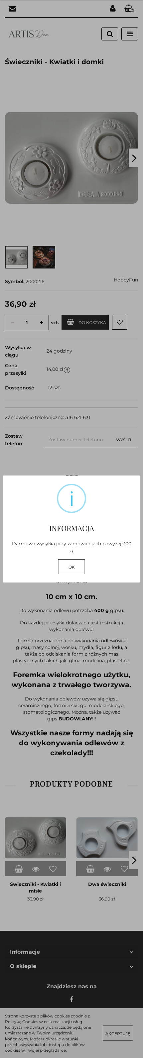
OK (72, 567)
